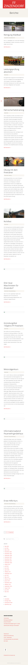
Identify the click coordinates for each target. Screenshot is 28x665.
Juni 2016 (7, 589)
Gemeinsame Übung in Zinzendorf (11, 625)
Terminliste (6, 618)
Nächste (11, 532)
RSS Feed (6, 641)
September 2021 (8, 560)
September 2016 (8, 586)
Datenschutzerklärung (8, 635)
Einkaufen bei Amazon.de (9, 655)
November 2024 (8, 553)
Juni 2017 (7, 575)
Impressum (6, 633)
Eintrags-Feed (8, 600)
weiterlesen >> (7, 47)
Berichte (6, 37)
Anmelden (7, 599)
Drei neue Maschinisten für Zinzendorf (11, 285)
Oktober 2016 (8, 584)
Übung (10, 175)
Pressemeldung (12, 291)
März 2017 (7, 577)
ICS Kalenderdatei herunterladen (11, 639)
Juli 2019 (6, 566)
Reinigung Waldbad (12, 34)
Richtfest (7, 221)
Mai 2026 (7, 546)
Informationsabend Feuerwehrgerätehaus (13, 432)
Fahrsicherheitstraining (14, 110)
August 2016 (7, 588)
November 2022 (8, 557)
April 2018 (7, 570)
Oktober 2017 (8, 571)
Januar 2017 (7, 580)
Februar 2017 (8, 579)
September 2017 (8, 573)
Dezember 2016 (8, 582)
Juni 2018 (7, 568)
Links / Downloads (8, 637)
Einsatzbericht (12, 37)
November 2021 (8, 559)
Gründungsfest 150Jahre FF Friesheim (13, 324)
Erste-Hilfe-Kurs (11, 500)
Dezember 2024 (8, 551)
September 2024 (8, 555)
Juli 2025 (6, 548)
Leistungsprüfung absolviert (11, 70)
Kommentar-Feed (8, 602)
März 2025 (7, 550)
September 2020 (8, 562)
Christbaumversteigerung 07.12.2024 (12, 623)
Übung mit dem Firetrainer (11, 171)
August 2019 (7, 564)
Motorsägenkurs (11, 369)
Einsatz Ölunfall (7, 621)
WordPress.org (8, 604)
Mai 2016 (7, 591)
